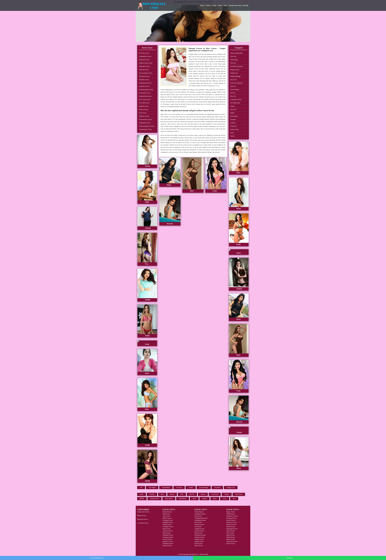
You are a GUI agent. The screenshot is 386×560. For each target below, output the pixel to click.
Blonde (172, 494)
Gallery (214, 5)
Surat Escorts (198, 522)
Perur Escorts (143, 113)
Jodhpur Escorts (199, 541)
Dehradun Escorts (231, 518)
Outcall (232, 136)
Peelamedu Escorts (144, 59)
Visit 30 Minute (234, 89)
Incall (232, 133)
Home (202, 5)
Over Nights (152, 487)
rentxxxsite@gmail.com (96, 558)
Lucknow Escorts (167, 531)
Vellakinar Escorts (144, 116)
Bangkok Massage (235, 76)
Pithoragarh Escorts (232, 529)
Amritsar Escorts (199, 531)
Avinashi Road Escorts (145, 96)
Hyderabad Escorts (168, 543)
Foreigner (233, 119)
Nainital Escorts (230, 520)
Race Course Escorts (144, 99)
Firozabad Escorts (168, 520)
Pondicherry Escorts (232, 516)
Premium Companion (236, 83)
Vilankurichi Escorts (144, 123)
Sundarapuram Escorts (145, 83)
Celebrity (233, 123)
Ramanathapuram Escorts (146, 89)
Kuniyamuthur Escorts (145, 119)
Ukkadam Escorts (144, 79)
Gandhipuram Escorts (145, 56)
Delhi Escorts (166, 514)
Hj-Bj (194, 498)
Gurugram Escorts (168, 537)
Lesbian (203, 494)
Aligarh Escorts (167, 524)
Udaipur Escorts (199, 539)
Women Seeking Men (236, 53)
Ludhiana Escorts (199, 529)
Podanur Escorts (143, 109)
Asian (141, 494)
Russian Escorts (141, 515)
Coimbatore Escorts (200, 535)
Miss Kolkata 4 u (194, 554)
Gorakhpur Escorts (168, 526)
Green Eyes (214, 494)
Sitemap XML (204, 554)
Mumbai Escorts (167, 512)
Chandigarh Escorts (200, 514)
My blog (245, 5)
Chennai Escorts (199, 512)
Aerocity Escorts (167, 539)
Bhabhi (232, 113)
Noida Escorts (167, 533)
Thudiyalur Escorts (144, 76)
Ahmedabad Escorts (200, 520)
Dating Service (154, 498)
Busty (214, 498)
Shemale (152, 494)
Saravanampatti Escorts (145, 73)
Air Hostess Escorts (142, 523)
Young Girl (233, 126)
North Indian (234, 116)
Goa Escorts (198, 526)
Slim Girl (233, 96)
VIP (141, 487)
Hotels (225, 5)
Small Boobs (182, 498)
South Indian (234, 59)
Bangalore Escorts (168, 541)
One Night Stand (235, 103)
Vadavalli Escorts (144, 69)
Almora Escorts (230, 526)
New (234, 498)
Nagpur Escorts (230, 512)
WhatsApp (290, 558)
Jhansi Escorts (167, 529)
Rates (220, 5)
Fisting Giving (234, 129)
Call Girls (233, 63)
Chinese (226, 494)
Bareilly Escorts (167, 518)
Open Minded (166, 487)
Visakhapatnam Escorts (201, 518)
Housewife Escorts (142, 519)
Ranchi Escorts (230, 543)
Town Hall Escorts (144, 103)
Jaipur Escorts (198, 533)
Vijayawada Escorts (231, 541)
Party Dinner (168, 498)
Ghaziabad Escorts (168, 535)
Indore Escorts (199, 545)
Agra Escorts (166, 516)
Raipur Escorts (230, 531)
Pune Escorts (198, 516)
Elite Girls (233, 56)
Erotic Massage (203, 487)
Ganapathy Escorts (144, 86)
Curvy (224, 498)
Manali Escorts (230, 539)
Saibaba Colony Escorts (145, 63)
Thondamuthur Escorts (145, 129)
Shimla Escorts (230, 537)
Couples (190, 487)
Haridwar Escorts (231, 524)
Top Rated (217, 487)
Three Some (238, 494)
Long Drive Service (236, 99)
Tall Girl (232, 93)
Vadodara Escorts (199, 524)
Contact (208, 5)
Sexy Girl (233, 86)
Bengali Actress (234, 69)
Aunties (232, 106)
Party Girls (233, 79)
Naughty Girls (231, 487)
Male (162, 494)
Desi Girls (233, 109)
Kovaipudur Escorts (144, 93)
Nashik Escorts (230, 514)
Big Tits (192, 494)
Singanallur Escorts (144, 66)
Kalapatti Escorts (144, 106)
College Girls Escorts (143, 512)
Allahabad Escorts (168, 522)
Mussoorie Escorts (231, 522)
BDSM (142, 498)
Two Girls (179, 487)
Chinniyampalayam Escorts (146, 126)
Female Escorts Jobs (235, 5)
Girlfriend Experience (236, 66)
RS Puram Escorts (144, 53)
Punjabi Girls (234, 73)
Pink (182, 494)
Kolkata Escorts (167, 545)
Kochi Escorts (198, 543)
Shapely (204, 498)
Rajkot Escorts (230, 535)
